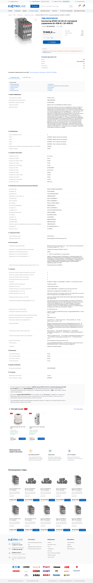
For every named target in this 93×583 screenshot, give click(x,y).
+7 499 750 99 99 (35, 1)
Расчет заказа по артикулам (54, 552)
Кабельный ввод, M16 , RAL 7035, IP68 (17, 427)
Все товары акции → (79, 409)
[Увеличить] (52, 37)
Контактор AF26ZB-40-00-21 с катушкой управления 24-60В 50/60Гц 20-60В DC (61, 489)
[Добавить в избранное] (35, 19)
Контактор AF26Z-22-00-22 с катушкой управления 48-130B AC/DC (15, 519)
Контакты (54, 10)
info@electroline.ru (46, 52)
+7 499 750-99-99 (17, 549)
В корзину (53, 42)
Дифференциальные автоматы (35, 546)
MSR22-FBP (49, 72)
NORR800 (55, 72)
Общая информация (14, 84)
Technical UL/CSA (14, 87)
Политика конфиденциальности (66, 580)
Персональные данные (80, 580)
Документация (28, 77)
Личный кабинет (70, 542)
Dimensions (50, 88)
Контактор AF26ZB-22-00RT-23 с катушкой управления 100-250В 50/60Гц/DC (77, 519)
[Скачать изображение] (10, 19)
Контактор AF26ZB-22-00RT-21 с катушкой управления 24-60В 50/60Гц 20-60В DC (46, 519)
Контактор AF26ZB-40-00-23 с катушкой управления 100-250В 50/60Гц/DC (30, 489)
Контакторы (20, 15)
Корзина (69, 544)
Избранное (69, 546)
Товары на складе (52, 555)
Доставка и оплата (45, 10)
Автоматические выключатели (35, 542)
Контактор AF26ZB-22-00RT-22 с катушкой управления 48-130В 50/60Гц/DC (61, 519)
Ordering (50, 90)
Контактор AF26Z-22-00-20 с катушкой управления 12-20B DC (15, 489)
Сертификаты (51, 548)
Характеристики (15, 77)
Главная (10, 10)
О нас (49, 546)
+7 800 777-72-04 (17, 545)
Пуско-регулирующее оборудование (37, 72)
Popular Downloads (14, 90)
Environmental (51, 87)
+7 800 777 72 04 (57, 1)
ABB (14, 15)
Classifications (51, 84)
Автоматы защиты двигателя (34, 548)
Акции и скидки (51, 557)
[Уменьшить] (44, 37)
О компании (17, 10)
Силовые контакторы (29, 15)
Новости (49, 542)
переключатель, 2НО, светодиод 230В (37, 427)
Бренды (25, 10)
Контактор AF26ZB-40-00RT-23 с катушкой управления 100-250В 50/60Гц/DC (77, 489)
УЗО (29, 544)
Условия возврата (53, 580)
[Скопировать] (9, 544)
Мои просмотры (70, 548)
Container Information (14, 85)
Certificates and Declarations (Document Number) (58, 85)
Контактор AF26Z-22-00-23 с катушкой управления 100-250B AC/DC (30, 519)
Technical (12, 88)
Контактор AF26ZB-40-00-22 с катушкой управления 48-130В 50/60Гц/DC (46, 489)
